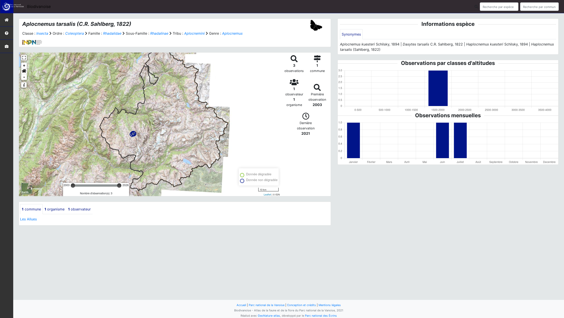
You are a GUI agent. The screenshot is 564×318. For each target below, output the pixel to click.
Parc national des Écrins (321, 315)
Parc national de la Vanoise (266, 305)
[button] (24, 71)
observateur (79, 209)
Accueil (241, 305)
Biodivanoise (39, 6)
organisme (55, 209)
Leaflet (267, 194)
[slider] (73, 185)
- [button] (24, 77)
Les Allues (28, 219)
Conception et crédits (301, 305)
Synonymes (351, 34)
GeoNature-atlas (269, 315)
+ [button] (24, 65)
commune (31, 209)
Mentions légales (330, 305)
